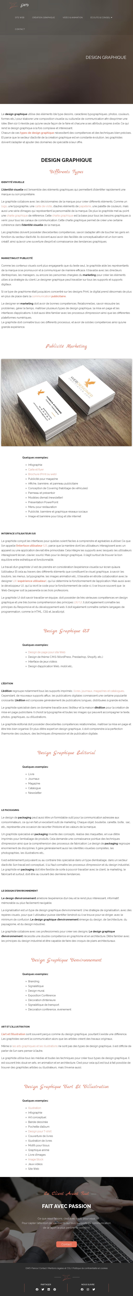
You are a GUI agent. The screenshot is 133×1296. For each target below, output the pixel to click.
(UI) (31, 545)
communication (49, 296)
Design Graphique (66, 160)
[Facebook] (37, 1289)
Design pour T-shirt (39, 1131)
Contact (43, 1268)
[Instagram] (88, 1289)
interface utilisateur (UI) (18, 533)
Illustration (34, 1108)
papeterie (85, 206)
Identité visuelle (12, 182)
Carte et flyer (36, 469)
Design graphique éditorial (66, 753)
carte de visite (43, 206)
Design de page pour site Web (46, 652)
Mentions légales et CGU (59, 1268)
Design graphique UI (66, 631)
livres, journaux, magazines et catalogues (99, 691)
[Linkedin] (48, 1289)
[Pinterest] (54, 1289)
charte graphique (17, 215)
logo (4, 206)
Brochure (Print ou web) (42, 474)
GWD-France (31, 1268)
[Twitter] (42, 1289)
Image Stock (35, 1159)
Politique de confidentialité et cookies (90, 1268)
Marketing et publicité (17, 258)
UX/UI (78, 602)
